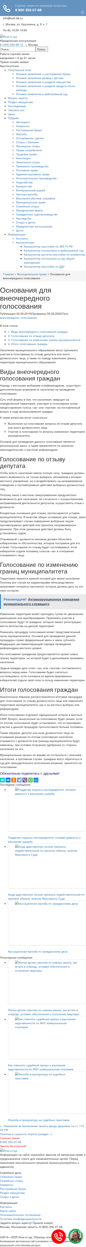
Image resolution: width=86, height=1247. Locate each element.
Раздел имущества (20, 102)
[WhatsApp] (30, 780)
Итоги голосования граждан (28, 344)
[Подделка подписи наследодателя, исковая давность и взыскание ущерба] (47, 808)
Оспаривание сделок (30, 138)
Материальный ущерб (30, 190)
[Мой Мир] (36, 780)
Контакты (22, 238)
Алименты (22, 126)
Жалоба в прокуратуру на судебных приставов (38, 1120)
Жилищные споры (28, 146)
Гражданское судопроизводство (37, 214)
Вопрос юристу (18, 98)
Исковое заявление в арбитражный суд (41, 94)
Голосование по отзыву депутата (31, 336)
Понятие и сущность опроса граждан (26, 1134)
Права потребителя (29, 150)
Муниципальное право (31, 202)
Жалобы (21, 134)
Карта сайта (8, 1211)
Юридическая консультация (34, 226)
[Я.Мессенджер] (2, 780)
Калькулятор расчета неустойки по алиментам (54, 254)
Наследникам (17, 106)
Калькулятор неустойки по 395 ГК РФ (48, 246)
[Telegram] (19, 780)
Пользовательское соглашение (20, 1215)
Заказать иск (16, 110)
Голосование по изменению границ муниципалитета (44, 340)
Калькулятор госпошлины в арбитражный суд (53, 250)
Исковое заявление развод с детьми (40, 78)
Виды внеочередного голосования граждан (38, 332)
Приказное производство (32, 166)
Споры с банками (27, 142)
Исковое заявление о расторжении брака (43, 74)
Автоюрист (23, 122)
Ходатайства (24, 182)
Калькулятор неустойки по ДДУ (44, 266)
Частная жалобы (27, 194)
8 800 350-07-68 (10, 1142)
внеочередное (9, 318)
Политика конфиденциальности (21, 1219)
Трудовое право (26, 154)
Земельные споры (28, 162)
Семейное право (11, 1177)
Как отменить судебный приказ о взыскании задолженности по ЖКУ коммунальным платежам (40, 1067)
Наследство (23, 218)
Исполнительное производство (36, 178)
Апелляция (23, 158)
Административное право (33, 174)
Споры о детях (25, 222)
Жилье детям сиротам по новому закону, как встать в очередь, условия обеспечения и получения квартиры (43, 1012)
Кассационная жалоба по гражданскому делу (38, 951)
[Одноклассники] (13, 780)
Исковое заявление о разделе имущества (43, 82)
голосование (28, 318)
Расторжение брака (29, 130)
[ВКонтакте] (8, 780)
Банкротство (24, 186)
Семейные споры (27, 206)
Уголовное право (27, 170)
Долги (20, 230)
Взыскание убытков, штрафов (35, 198)
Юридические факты (29, 210)
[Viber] (24, 780)
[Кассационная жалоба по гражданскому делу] (47, 922)
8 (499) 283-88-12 (11, 45)
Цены (11, 114)
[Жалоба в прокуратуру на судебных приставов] (47, 1092)
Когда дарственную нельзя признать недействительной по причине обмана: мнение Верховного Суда (46, 896)
